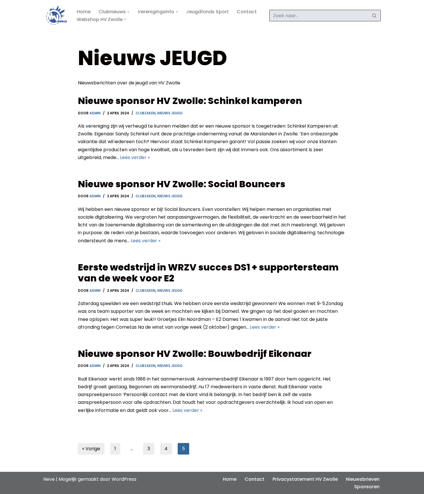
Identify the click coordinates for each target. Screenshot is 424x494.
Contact (247, 11)
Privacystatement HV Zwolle (305, 479)
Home (84, 11)
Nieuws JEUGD (170, 113)
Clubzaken (145, 113)
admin (95, 113)
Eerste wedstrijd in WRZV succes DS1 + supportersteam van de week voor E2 (208, 273)
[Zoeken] (374, 15)
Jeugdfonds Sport (207, 11)
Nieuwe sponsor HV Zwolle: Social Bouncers (181, 183)
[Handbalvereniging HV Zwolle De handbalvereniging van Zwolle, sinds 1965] (55, 15)
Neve (49, 479)
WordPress (124, 479)
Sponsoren (367, 486)
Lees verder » (135, 157)
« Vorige (91, 448)
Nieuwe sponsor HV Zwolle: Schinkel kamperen (190, 100)
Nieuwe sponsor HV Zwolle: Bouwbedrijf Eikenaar (195, 353)
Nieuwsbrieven (363, 479)
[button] (128, 12)
